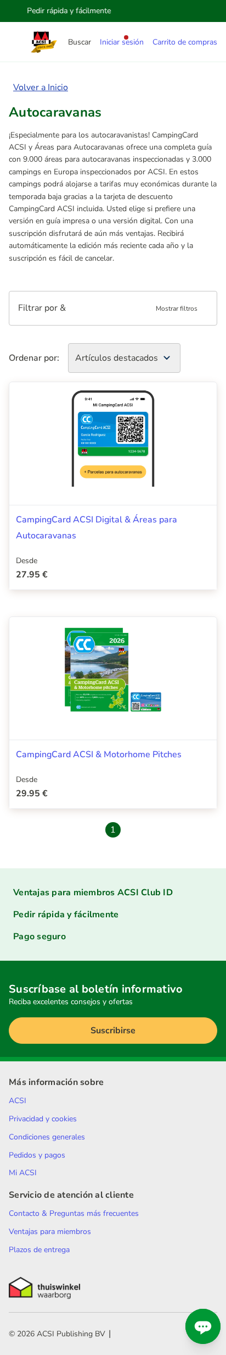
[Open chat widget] (203, 1326)
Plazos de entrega (39, 1249)
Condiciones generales (47, 1137)
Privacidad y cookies (43, 1119)
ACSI (17, 1100)
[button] (113, 308)
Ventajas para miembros (50, 1231)
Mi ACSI (23, 1172)
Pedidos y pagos (37, 1155)
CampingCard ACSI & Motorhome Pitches (99, 754)
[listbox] (124, 358)
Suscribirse (113, 1030)
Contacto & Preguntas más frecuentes (74, 1213)
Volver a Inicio (40, 87)
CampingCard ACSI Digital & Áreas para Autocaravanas (96, 528)
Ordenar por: (34, 358)
